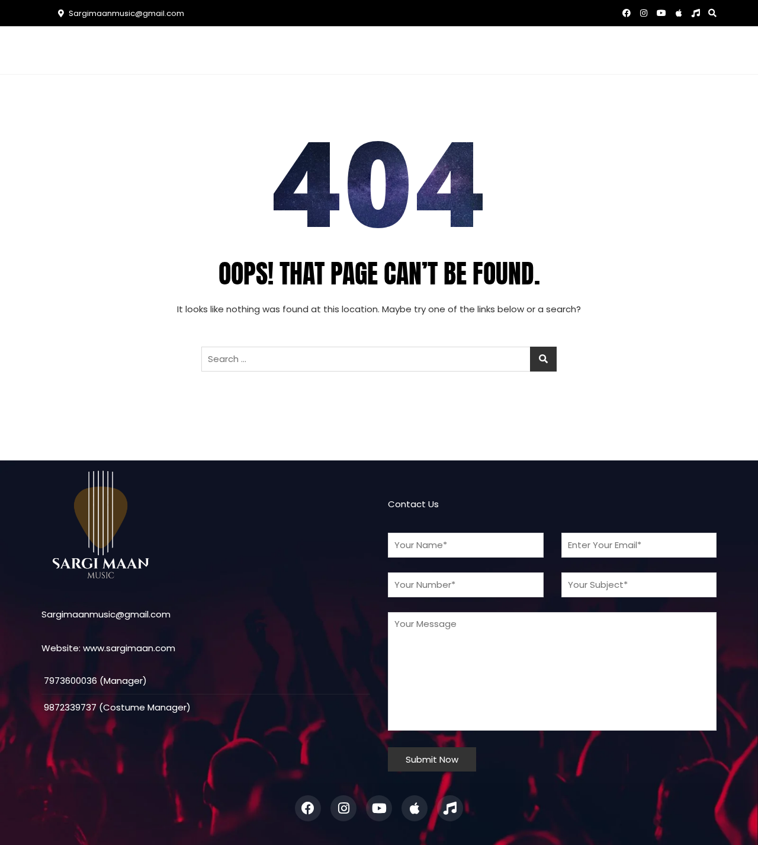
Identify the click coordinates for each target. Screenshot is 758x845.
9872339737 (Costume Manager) (116, 707)
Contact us (500, 50)
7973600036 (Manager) (94, 680)
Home (228, 50)
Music (377, 50)
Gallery (436, 50)
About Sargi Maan (302, 50)
